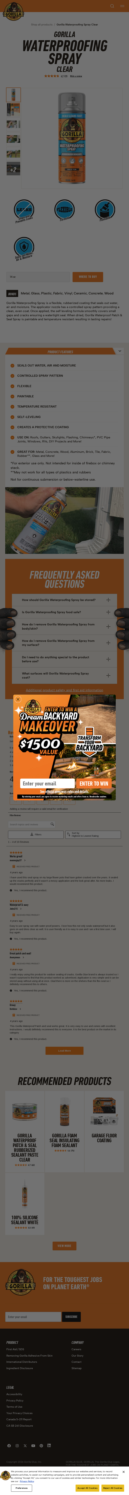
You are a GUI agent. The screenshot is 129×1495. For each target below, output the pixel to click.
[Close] (123, 1472)
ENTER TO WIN (94, 783)
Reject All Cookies (112, 1488)
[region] (64, 1481)
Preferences (22, 1488)
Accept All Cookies (87, 1488)
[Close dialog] (18, 699)
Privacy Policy (27, 1481)
